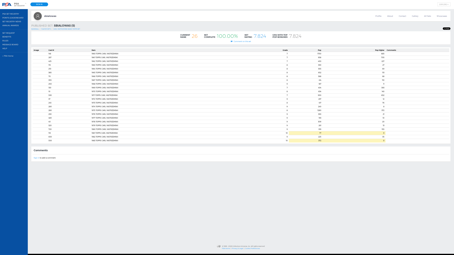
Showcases (442, 16)
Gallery (415, 16)
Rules (5, 41)
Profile (378, 16)
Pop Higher (379, 50)
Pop (319, 50)
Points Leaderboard (13, 18)
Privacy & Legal (237, 248)
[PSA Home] (7, 4)
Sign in (36, 158)
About (390, 16)
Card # (51, 50)
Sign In (39, 4)
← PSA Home (7, 56)
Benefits (6, 37)
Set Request (8, 33)
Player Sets (46, 29)
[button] (20, 4)
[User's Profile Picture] (38, 16)
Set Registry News (11, 21)
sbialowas (50, 16)
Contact (402, 16)
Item (94, 50)
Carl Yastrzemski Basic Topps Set (66, 29)
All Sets (427, 16)
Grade (285, 50)
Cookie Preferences (252, 248)
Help (4, 48)
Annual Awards (10, 25)
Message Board (10, 44)
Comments (391, 50)
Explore (444, 4)
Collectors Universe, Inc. (242, 246)
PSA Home (226, 248)
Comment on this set (242, 41)
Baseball (35, 29)
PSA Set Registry (10, 14)
